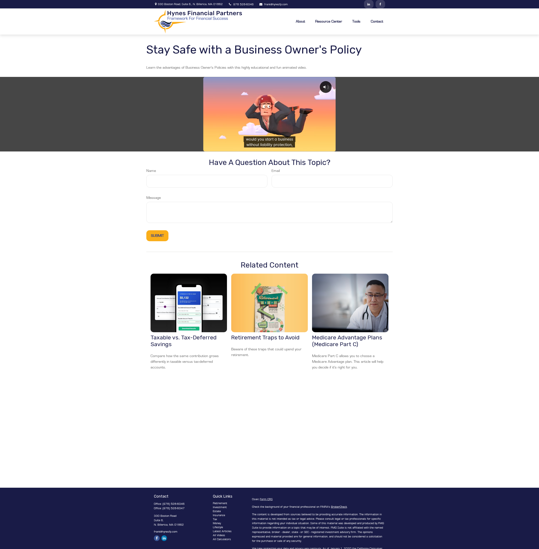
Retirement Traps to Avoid (265, 337)
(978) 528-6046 (174, 503)
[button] (300, 21)
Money (217, 523)
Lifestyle (218, 527)
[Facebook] (380, 4)
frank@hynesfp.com (276, 4)
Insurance (219, 515)
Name (151, 171)
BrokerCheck (339, 506)
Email (276, 171)
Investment (220, 507)
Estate (217, 511)
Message (153, 198)
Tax (215, 519)
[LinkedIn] (369, 4)
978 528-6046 (243, 4)
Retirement (220, 503)
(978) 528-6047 (174, 508)
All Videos (219, 535)
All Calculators (222, 539)
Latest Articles (222, 531)
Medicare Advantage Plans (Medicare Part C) (347, 341)
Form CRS (266, 499)
